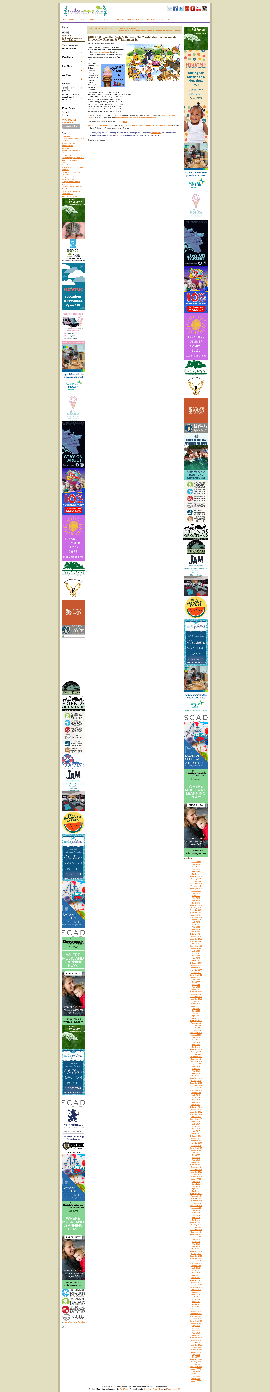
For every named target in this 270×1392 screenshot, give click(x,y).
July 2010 (196, 1326)
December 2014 (196, 1198)
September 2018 (196, 1090)
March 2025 (195, 903)
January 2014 (196, 1225)
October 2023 (196, 944)
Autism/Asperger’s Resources (73, 158)
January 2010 (196, 1340)
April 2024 (196, 929)
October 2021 (196, 1001)
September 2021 (196, 1004)
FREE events (82, 19)
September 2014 (196, 1206)
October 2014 (196, 1203)
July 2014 (196, 1210)
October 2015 (196, 1174)
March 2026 (195, 874)
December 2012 (196, 1256)
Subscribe (169, 8)
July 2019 (196, 1066)
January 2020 (196, 1052)
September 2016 (196, 1148)
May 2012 (196, 1273)
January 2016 (196, 1167)
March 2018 (195, 1105)
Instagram (204, 8)
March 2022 (195, 989)
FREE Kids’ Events (69, 153)
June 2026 (196, 867)
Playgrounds (66, 136)
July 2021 (196, 1009)
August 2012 (196, 1266)
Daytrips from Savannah (71, 196)
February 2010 (196, 1338)
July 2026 (196, 864)
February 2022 (196, 992)
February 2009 (196, 1359)
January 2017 (196, 1138)
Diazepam (147, 1389)
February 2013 (196, 1251)
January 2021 (196, 1023)
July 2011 (196, 1297)
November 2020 (196, 1028)
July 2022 (196, 980)
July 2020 (196, 1037)
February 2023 (196, 963)
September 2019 (196, 1061)
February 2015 (196, 1194)
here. (125, 122)
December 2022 (196, 968)
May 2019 (196, 1071)
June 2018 (196, 1097)
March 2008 (195, 1379)
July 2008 (196, 1371)
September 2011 (196, 1292)
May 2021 (196, 1013)
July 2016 (196, 1153)
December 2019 (196, 1054)
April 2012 (196, 1275)
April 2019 (196, 1073)
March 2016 (195, 1162)
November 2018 (196, 1085)
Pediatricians (120, 19)
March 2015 (195, 1191)
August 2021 (196, 1006)
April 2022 (196, 987)
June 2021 (196, 1011)
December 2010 (196, 1314)
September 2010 (196, 1321)
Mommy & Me (67, 155)
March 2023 (195, 960)
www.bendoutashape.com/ (147, 118)
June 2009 (196, 1357)
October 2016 (196, 1146)
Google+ (187, 8)
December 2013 (196, 1227)
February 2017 (196, 1136)
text (66, 115)
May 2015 (196, 1186)
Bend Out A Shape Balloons (98, 125)
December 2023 (196, 939)
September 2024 (196, 917)
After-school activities (136, 19)
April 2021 (196, 1016)
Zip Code (72, 75)
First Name (72, 57)
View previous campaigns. (69, 121)
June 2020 (196, 1040)
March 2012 (195, 1278)
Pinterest (192, 8)
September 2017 (196, 1119)
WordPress (124, 1389)
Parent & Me (152, 19)
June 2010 (196, 1328)
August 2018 (196, 1093)
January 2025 (196, 908)
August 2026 (196, 862)
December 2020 (196, 1025)
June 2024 (196, 924)
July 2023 (196, 951)
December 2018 (196, 1083)
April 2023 (196, 958)
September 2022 (196, 975)
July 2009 (196, 1355)
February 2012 (196, 1280)
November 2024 (196, 912)
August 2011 (196, 1294)
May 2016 (196, 1158)
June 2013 (196, 1242)
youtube (198, 8)
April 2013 (196, 1246)
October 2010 (196, 1318)
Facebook (175, 8)
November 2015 (196, 1172)
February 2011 (196, 1309)
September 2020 (196, 1033)
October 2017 (196, 1117)
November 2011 (196, 1287)
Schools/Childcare (105, 19)
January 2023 (196, 965)
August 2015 (196, 1179)
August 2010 (196, 1323)
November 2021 (196, 999)
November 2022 (196, 970)
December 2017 (196, 1112)
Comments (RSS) (173, 1389)
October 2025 (196, 886)
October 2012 (196, 1261)
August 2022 (196, 977)
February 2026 (196, 876)
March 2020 (195, 1047)
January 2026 (196, 879)
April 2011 (196, 1304)
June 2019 (196, 1069)
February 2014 (196, 1222)
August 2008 (196, 1369)
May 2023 (196, 956)
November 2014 (196, 1201)
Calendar (92, 19)
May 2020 (196, 1042)
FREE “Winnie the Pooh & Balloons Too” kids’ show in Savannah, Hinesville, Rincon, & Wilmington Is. (132, 38)
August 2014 (196, 1208)
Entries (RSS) (158, 1389)
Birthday (72, 83)
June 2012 (196, 1270)
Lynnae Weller (103, 52)
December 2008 (196, 1364)
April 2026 (196, 871)
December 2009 (196, 1342)
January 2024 (196, 936)
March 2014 (195, 1220)
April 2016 (196, 1160)
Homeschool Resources (71, 160)
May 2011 (196, 1302)
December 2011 (196, 1285)
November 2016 (196, 1143)
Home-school (164, 19)
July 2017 (196, 1124)
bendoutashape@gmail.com (125, 118)
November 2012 (196, 1258)
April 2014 (196, 1218)
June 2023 (196, 953)
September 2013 (196, 1234)
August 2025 (196, 891)
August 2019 (196, 1064)
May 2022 (196, 985)
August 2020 (196, 1035)
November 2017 (196, 1114)
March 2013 (195, 1249)
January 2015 (196, 1196)
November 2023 (196, 941)
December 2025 (196, 881)
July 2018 (196, 1095)
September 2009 (196, 1350)
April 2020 (196, 1045)
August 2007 (196, 1381)
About (64, 19)
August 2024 (196, 920)
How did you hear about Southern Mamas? (72, 97)
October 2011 (196, 1290)
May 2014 (196, 1215)
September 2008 (196, 1367)
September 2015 (196, 1177)
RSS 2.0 (118, 135)
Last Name (72, 66)
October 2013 (196, 1232)
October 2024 (196, 915)
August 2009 (196, 1352)
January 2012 (196, 1282)
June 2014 (196, 1213)
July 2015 (196, 1182)
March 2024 (195, 932)
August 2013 (196, 1237)
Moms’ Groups (67, 146)
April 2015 (196, 1189)
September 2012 (196, 1263)
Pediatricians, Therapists (71, 150)
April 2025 (196, 900)
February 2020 (196, 1049)
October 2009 (196, 1347)
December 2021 (196, 997)
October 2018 (196, 1088)
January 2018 (196, 1109)
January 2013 (196, 1254)
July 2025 (196, 893)
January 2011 (196, 1311)
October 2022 (196, 973)
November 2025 (196, 883)
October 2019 (196, 1059)
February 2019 (196, 1078)
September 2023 (196, 946)
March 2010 (195, 1335)
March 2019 (195, 1076)
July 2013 (196, 1239)
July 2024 (196, 922)
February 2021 (196, 1021)
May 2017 (196, 1129)
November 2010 (196, 1316)
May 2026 (196, 869)
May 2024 (196, 927)
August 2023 (196, 948)
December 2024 (196, 910)
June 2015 (196, 1184)
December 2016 (196, 1141)
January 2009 (196, 1362)
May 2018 (196, 1100)
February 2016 (196, 1165)
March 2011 (196, 1306)
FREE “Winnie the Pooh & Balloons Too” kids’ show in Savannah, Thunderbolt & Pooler (146, 31)
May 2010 (196, 1330)
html (66, 112)
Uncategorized (156, 133)
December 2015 (196, 1170)
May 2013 (196, 1244)
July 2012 (196, 1268)
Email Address (72, 48)
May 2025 (196, 898)
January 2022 (196, 994)
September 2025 (196, 888)
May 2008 (196, 1376)
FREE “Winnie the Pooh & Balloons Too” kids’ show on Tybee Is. (114, 28)
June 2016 (196, 1155)
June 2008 (196, 1374)
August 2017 (196, 1121)
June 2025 (196, 896)
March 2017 (195, 1133)
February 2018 (196, 1107)
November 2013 (196, 1230)
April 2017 (196, 1131)
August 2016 (196, 1150)
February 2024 (196, 934)
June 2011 (196, 1299)
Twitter (181, 8)
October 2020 (196, 1030)
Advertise (72, 19)
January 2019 (196, 1081)
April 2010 (196, 1333)
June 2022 (196, 982)
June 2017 (196, 1126)
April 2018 (196, 1102)
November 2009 (196, 1345)
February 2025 (196, 905)
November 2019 (196, 1057)
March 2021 (195, 1018)
